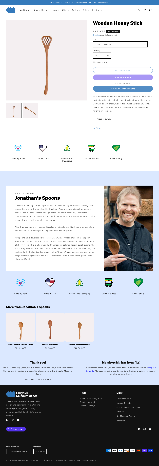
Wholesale (121, 420)
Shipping (96, 35)
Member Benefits (124, 403)
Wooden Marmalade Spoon (79, 345)
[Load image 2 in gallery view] (30, 110)
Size (95, 39)
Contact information (89, 460)
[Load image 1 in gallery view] (13, 110)
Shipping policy (74, 460)
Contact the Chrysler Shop (128, 407)
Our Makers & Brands (126, 416)
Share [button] (98, 128)
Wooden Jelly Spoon (50, 345)
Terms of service (61, 460)
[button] (25, 10)
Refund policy (35, 460)
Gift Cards (121, 412)
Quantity (96, 50)
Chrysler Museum (124, 398)
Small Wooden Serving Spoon (20, 345)
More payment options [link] (123, 83)
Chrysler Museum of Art (20, 460)
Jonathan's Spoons (100, 27)
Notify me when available (123, 88)
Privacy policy (48, 460)
